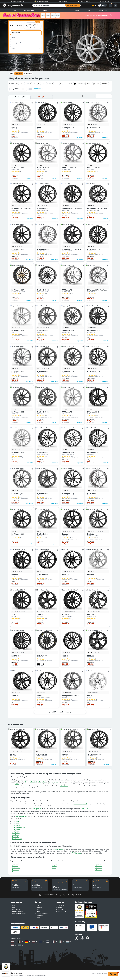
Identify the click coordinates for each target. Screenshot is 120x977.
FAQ (37, 905)
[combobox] (25, 33)
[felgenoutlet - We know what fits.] (14, 5)
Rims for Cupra (16, 831)
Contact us (39, 907)
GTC (13, 907)
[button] (22, 902)
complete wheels (58, 849)
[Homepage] (11, 73)
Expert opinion (86, 809)
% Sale (77, 10)
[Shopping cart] (115, 5)
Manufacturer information (19, 913)
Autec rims (15, 872)
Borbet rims (15, 866)
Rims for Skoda (16, 829)
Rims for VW (15, 821)
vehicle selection (20, 816)
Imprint (14, 905)
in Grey (54, 868)
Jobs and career (62, 911)
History (60, 907)
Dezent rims (15, 870)
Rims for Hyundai (17, 839)
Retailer (38, 911)
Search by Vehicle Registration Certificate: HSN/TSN (32, 25)
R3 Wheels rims (16, 868)
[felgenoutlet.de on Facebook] (76, 938)
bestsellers (42, 782)
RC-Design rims (16, 864)
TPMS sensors (76, 853)
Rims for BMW (16, 825)
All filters (19, 89)
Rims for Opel (15, 837)
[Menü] (9, 964)
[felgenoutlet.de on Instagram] (82, 938)
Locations (60, 909)
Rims (14, 10)
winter (17, 784)
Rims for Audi (15, 823)
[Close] (116, 15)
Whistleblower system (18, 911)
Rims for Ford (16, 833)
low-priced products (31, 782)
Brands (45, 10)
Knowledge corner (36, 809)
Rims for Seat (15, 835)
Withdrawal (39, 915)
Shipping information (42, 913)
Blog (89, 10)
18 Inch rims (98, 864)
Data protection (16, 909)
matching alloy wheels (80, 804)
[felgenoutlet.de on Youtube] (87, 938)
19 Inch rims (98, 868)
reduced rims (64, 786)
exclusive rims (53, 782)
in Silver (54, 866)
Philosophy (61, 905)
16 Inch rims (98, 870)
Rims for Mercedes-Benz (18, 827)
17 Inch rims (98, 866)
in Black (54, 864)
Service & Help (103, 10)
